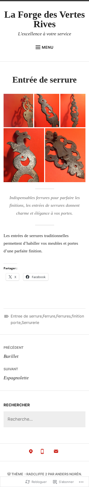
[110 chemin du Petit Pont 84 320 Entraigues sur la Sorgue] (31, 452)
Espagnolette (16, 373)
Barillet (13, 352)
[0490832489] (42, 452)
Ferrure (49, 316)
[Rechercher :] (44, 419)
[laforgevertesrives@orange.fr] (56, 452)
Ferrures (63, 316)
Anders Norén (68, 474)
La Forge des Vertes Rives (44, 19)
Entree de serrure (26, 316)
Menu (47, 47)
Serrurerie (30, 322)
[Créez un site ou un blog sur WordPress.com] (9, 474)
